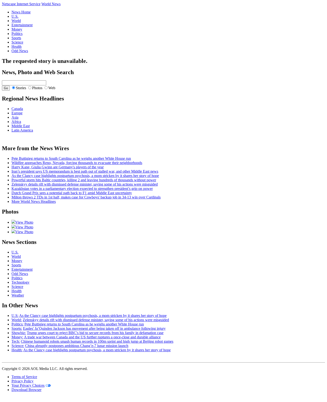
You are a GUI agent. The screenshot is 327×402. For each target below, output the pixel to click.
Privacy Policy (22, 381)
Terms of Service (24, 377)
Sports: (16, 328)
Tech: (15, 341)
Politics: (17, 324)
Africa (16, 122)
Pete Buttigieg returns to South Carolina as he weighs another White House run (71, 158)
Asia (14, 117)
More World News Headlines (33, 201)
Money (16, 29)
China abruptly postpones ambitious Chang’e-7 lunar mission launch (76, 346)
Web (51, 88)
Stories (21, 88)
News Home (21, 12)
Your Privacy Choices (28, 385)
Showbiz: (18, 333)
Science (17, 42)
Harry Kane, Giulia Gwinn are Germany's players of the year (57, 167)
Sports (16, 38)
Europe (17, 113)
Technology (20, 282)
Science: (17, 346)
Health (16, 46)
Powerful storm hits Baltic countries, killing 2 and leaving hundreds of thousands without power (83, 180)
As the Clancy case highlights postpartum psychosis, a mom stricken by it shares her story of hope (85, 176)
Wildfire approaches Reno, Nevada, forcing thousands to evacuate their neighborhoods (76, 163)
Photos (37, 88)
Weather (17, 295)
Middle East (20, 126)
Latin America (22, 130)
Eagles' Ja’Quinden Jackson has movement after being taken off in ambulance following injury (94, 328)
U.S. (14, 16)
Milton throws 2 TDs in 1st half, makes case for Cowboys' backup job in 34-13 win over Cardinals (86, 197)
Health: (17, 350)
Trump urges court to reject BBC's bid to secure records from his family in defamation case (95, 333)
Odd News (19, 51)
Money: (17, 337)
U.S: (14, 316)
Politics (17, 34)
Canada (17, 109)
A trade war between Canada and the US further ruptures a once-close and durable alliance (92, 337)
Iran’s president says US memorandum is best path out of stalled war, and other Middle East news (84, 171)
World (16, 21)
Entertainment (22, 25)
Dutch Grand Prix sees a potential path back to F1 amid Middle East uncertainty (71, 193)
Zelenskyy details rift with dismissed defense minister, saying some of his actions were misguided (84, 184)
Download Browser (26, 390)
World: (16, 320)
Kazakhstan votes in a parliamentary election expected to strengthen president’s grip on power (82, 189)
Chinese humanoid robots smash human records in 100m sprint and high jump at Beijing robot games (97, 341)
